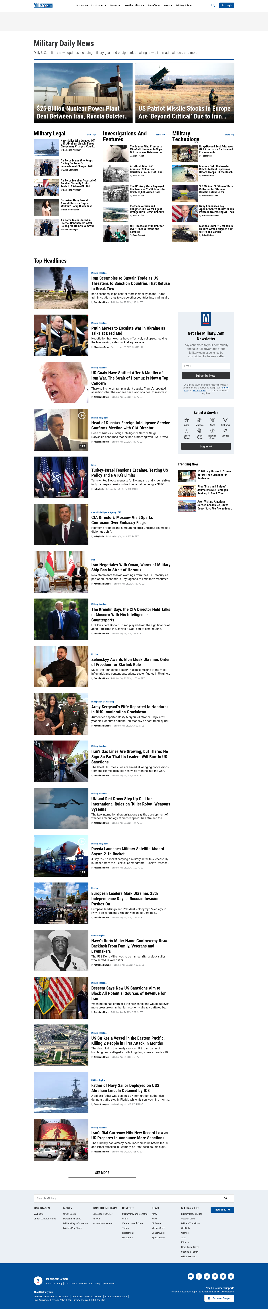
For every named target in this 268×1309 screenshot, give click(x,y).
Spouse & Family (189, 1251)
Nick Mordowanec (71, 210)
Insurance (82, 5)
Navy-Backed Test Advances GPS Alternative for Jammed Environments (216, 149)
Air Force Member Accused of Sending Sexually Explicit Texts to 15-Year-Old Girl (78, 183)
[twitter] (215, 1276)
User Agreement (41, 1300)
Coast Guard (158, 1232)
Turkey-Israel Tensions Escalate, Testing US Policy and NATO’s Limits (129, 473)
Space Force (158, 1237)
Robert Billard (208, 176)
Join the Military (133, 5)
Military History (189, 1256)
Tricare (125, 1228)
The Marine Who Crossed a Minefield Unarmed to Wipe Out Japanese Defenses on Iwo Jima (146, 149)
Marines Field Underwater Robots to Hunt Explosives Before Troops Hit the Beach (216, 169)
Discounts (127, 1237)
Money (114, 5)
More (89, 134)
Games (185, 1232)
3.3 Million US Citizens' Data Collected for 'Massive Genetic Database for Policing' (216, 189)
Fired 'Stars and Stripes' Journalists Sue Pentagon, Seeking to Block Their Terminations (213, 490)
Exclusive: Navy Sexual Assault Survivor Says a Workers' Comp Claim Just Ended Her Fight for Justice (77, 203)
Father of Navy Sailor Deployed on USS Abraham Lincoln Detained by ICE (125, 1088)
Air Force (156, 1223)
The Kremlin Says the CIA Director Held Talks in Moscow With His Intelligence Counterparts (130, 615)
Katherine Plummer (72, 150)
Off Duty (185, 1228)
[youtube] (191, 1276)
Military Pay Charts (72, 1228)
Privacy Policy (199, 390)
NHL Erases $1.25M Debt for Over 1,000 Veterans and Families (147, 229)
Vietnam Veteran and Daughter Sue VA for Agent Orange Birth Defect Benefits (147, 209)
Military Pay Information (75, 1223)
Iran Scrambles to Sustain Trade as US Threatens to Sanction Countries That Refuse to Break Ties (130, 283)
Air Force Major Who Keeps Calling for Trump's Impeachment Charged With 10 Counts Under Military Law (78, 163)
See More (102, 1173)
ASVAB (96, 1218)
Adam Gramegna (70, 170)
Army (154, 1214)
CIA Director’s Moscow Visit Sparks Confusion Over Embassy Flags (122, 520)
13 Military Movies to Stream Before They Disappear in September (214, 475)
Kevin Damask (139, 235)
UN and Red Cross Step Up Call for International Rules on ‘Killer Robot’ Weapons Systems (130, 804)
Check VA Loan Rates (45, 1218)
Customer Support (222, 1298)
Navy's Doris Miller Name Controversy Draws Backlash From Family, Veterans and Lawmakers (130, 946)
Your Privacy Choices (78, 1300)
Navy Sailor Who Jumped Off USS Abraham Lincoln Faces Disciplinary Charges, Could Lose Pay (78, 143)
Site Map (101, 1300)
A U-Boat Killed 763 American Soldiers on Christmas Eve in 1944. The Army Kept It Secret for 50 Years (146, 169)
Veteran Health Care (132, 1223)
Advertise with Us (93, 1296)
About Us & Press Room (45, 1296)
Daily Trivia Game (190, 1247)
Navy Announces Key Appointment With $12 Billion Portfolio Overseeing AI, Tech (216, 209)
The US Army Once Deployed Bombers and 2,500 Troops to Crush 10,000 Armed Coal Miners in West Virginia (147, 189)
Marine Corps (158, 1228)
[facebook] (199, 1276)
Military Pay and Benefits (134, 1214)
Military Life (182, 5)
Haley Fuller (207, 156)
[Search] (213, 5)
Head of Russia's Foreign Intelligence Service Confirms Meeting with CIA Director (130, 425)
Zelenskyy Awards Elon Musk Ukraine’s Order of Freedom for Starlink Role (130, 662)
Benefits (152, 5)
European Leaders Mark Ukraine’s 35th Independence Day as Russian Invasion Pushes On (125, 899)
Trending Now (188, 464)
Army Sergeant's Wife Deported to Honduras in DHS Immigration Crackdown (129, 709)
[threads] (231, 1276)
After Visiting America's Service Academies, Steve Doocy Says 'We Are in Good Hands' (213, 505)
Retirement (127, 1232)
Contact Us (77, 1296)
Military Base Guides (191, 1214)
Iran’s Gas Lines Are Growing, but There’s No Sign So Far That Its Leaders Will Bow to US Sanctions (129, 757)
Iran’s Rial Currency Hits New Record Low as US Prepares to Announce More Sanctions (129, 1135)
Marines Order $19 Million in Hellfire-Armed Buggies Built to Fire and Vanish (216, 229)
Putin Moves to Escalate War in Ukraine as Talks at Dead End (128, 331)
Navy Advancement (102, 1223)
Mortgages (97, 5)
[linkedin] (223, 1276)
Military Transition (190, 1223)
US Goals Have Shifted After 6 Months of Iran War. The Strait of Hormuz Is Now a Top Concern (129, 378)
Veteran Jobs (188, 1218)
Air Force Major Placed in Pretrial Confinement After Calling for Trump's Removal (77, 223)
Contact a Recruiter (102, 1214)
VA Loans (39, 1214)
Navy (154, 1218)
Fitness (185, 1242)
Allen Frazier (138, 156)
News (167, 5)
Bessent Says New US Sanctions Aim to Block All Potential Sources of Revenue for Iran (128, 993)
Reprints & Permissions (116, 1296)
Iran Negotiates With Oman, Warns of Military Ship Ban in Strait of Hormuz (130, 567)
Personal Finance (72, 1218)
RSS (92, 1300)
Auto (183, 1237)
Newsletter (64, 1296)
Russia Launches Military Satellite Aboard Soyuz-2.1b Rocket (127, 851)
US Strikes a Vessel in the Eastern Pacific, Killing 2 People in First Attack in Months (128, 1041)
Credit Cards (69, 1214)
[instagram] (207, 1276)
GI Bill (125, 1218)
